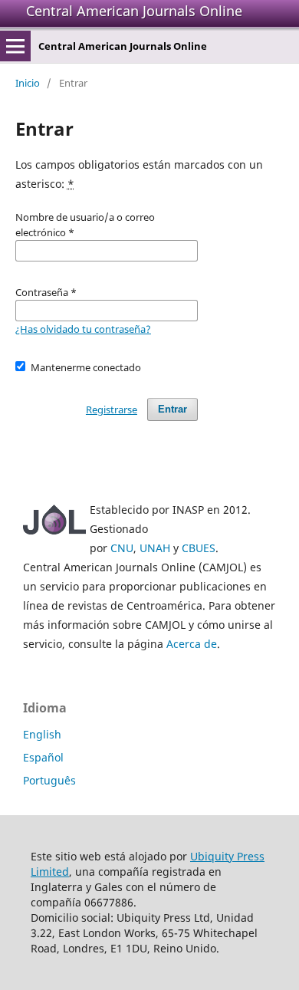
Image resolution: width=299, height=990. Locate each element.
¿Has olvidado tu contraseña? (83, 329)
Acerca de (191, 643)
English (42, 734)
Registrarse (111, 409)
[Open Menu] (15, 46)
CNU (121, 548)
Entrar (172, 409)
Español (43, 757)
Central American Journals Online (134, 11)
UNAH (155, 548)
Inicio (27, 83)
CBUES (198, 548)
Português (49, 780)
